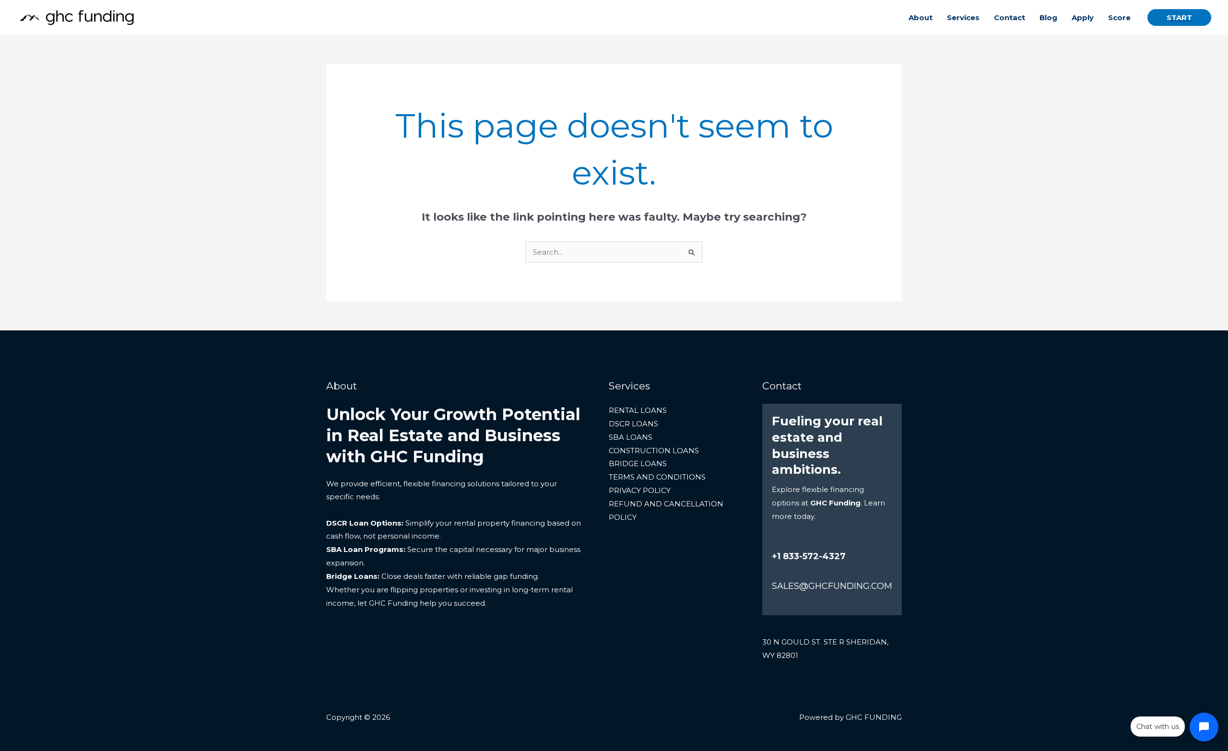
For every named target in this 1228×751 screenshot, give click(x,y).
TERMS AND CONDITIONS (657, 476)
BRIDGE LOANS (638, 463)
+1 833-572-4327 (809, 556)
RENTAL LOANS (638, 410)
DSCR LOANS (633, 423)
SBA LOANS (630, 437)
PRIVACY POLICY (640, 490)
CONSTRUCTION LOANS (654, 450)
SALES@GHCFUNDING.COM (832, 586)
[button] (1179, 17)
